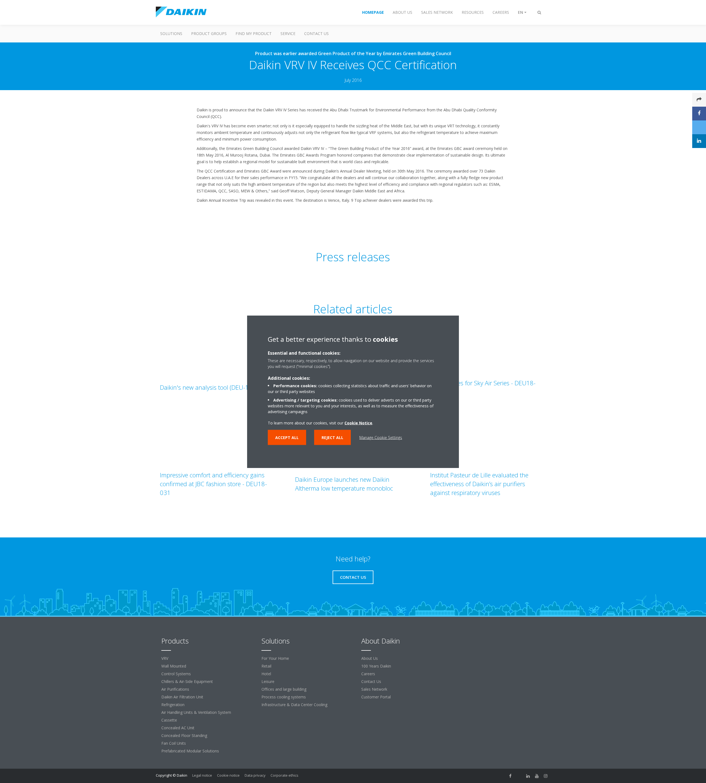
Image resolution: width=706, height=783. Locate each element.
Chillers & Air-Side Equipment (187, 681)
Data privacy (255, 775)
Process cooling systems (283, 696)
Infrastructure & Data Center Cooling (294, 704)
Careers (368, 673)
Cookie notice (228, 775)
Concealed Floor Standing (184, 735)
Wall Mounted (173, 666)
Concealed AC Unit (177, 727)
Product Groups (209, 33)
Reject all (332, 437)
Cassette (169, 720)
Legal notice (202, 775)
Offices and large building (283, 689)
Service (287, 33)
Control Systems (176, 673)
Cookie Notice (358, 422)
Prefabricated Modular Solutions (190, 751)
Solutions (171, 33)
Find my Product (254, 33)
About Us (369, 658)
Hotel (266, 673)
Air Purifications (175, 689)
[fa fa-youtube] (537, 775)
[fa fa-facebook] (510, 775)
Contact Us (316, 33)
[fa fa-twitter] (519, 775)
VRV (164, 658)
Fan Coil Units (173, 743)
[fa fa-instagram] (545, 775)
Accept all (287, 437)
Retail (266, 666)
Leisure (267, 681)
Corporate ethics (284, 775)
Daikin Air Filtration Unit (182, 696)
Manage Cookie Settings (380, 437)
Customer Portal (376, 696)
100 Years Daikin (376, 666)
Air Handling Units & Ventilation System (196, 712)
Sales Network (374, 689)
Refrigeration (172, 704)
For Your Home (275, 658)
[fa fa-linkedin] (528, 775)
